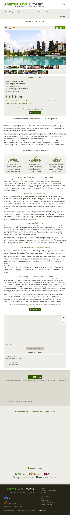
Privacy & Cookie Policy (48, 502)
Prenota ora (35, 113)
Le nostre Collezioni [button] (38, 12)
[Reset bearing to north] (63, 322)
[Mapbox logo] (8, 345)
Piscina (8, 101)
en (62, 4)
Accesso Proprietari (47, 504)
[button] (61, 17)
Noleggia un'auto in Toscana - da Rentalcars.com (35, 412)
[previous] (10, 47)
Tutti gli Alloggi (45, 500)
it (64, 4)
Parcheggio (43, 101)
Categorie (44, 498)
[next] (60, 47)
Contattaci (44, 492)
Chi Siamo (44, 488)
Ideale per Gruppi (11, 103)
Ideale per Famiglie (25, 103)
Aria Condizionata (18, 101)
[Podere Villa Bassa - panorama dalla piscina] (35, 51)
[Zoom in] (63, 317)
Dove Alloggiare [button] (10, 12)
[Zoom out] (63, 320)
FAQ (42, 494)
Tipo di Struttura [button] (23, 12)
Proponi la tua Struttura (48, 490)
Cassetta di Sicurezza (32, 101)
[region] (35, 330)
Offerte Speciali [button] (51, 12)
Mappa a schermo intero (35, 348)
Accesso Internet (54, 101)
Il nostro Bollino (46, 496)
